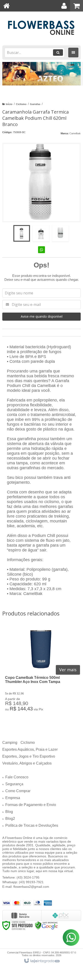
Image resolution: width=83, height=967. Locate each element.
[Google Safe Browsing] (46, 925)
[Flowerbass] (41, 28)
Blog (9, 812)
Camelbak (75, 133)
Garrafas (35, 104)
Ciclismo (21, 104)
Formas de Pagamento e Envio (30, 805)
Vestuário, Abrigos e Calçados (27, 763)
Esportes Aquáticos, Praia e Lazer (30, 749)
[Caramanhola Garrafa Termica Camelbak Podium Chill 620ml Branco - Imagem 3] (60, 233)
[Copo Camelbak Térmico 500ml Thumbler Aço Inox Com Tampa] (41, 672)
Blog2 (10, 818)
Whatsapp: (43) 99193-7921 (23, 882)
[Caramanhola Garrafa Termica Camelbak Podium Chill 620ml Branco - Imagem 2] (41, 233)
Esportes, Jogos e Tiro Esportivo (28, 756)
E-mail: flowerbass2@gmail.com (25, 886)
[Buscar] (58, 52)
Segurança (14, 784)
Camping (9, 742)
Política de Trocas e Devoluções (31, 825)
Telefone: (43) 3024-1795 (20, 877)
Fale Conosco (16, 777)
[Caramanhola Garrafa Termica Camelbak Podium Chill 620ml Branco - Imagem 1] (21, 233)
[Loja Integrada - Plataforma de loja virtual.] (41, 961)
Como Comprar (17, 791)
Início (9, 104)
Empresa (12, 798)
